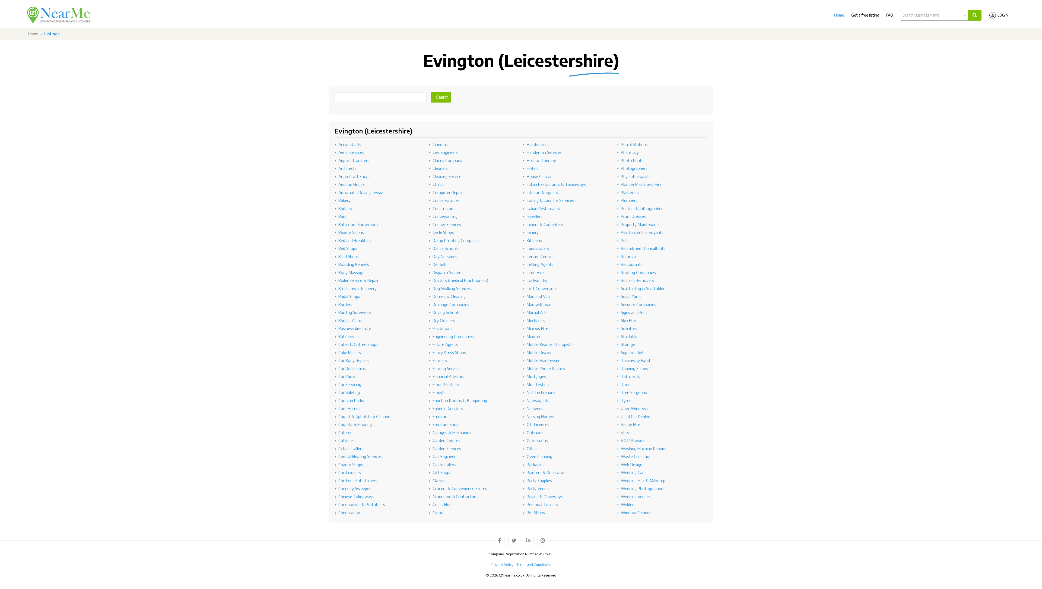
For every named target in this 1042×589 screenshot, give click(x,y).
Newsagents (538, 400)
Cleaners (440, 168)
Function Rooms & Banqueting (460, 400)
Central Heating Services (360, 456)
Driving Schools (446, 312)
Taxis (626, 384)
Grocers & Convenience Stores (460, 488)
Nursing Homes (540, 416)
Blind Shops (348, 256)
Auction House (351, 184)
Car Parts (346, 376)
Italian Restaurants (543, 208)
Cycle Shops (443, 232)
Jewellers (534, 216)
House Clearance (542, 176)
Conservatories (446, 200)
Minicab (533, 336)
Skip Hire (628, 320)
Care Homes (349, 408)
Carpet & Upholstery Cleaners (364, 416)
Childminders (349, 472)
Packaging (536, 464)
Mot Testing (538, 384)
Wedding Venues (636, 496)
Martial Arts (537, 312)
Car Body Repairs (353, 360)
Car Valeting (349, 392)
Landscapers (538, 248)
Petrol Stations (634, 144)
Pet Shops (536, 512)
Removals (629, 256)
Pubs (625, 240)
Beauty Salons (351, 232)
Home (839, 15)
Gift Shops (442, 472)
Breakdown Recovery (357, 288)
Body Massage (351, 272)
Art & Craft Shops (354, 176)
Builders (345, 304)
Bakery (344, 200)
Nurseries (535, 408)
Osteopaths (537, 440)
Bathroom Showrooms (359, 224)
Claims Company (447, 160)
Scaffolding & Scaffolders (643, 288)
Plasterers (630, 192)
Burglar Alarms (351, 320)
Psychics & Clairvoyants (642, 232)
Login (1002, 15)
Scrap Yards (631, 296)
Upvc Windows (634, 408)
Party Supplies (539, 480)
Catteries (346, 440)
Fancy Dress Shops (449, 352)
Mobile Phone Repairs (546, 368)
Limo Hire (535, 272)
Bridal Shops (349, 296)
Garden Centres (446, 440)
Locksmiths (537, 280)
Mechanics (536, 320)
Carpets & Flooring (355, 424)
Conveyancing (445, 216)
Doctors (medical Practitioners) (460, 280)
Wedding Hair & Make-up (643, 480)
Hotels (532, 168)
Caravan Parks (351, 400)
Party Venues (539, 488)
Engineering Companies (453, 336)
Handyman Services (544, 152)
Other (532, 448)
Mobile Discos (539, 352)
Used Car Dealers (636, 416)
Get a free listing (865, 15)
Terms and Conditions (534, 564)
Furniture (441, 416)
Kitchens (534, 240)
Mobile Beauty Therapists (550, 344)
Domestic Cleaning (449, 296)
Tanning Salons (634, 368)
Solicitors (629, 328)
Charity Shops (350, 464)
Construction (444, 208)
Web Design (631, 464)
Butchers (346, 336)
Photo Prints (632, 160)
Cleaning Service (447, 176)
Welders (628, 504)
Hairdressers (538, 144)
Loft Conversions (542, 288)
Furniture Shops (446, 424)
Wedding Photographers (642, 488)
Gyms (438, 512)
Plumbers (629, 200)
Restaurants (632, 264)
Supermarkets (633, 352)
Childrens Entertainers (357, 480)
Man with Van (539, 304)
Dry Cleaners (444, 320)
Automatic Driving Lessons (362, 192)
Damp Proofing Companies (457, 240)
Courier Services (447, 224)
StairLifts (629, 336)
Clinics (438, 184)
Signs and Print (634, 312)
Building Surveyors (354, 312)
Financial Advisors (448, 376)
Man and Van (538, 296)
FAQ (889, 15)
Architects (347, 168)
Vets (625, 432)
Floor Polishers (446, 384)
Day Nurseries (445, 256)
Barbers (345, 208)
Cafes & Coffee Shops (358, 344)
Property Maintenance (640, 224)
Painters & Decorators (547, 472)
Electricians (442, 328)
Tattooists (630, 376)
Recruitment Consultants (643, 248)
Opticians (535, 432)
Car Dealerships (352, 368)
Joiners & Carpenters (545, 224)
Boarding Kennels (353, 264)
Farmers (440, 360)
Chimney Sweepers (355, 488)
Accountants (349, 144)
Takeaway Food (635, 360)
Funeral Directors (448, 408)
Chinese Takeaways (356, 496)
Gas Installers (444, 464)
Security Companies (638, 304)
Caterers (346, 432)
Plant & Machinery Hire (641, 184)
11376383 (546, 554)
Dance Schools (446, 248)
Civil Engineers (445, 152)
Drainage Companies (451, 304)
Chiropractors (350, 512)
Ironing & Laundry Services (550, 200)
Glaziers (440, 480)
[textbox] (934, 15)
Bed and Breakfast (354, 240)
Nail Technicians (541, 392)
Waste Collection (636, 456)
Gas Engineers (445, 456)
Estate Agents (445, 344)
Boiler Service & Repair (358, 280)
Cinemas (440, 144)
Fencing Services (447, 368)
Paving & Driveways (545, 496)
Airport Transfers (353, 160)
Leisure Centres (540, 256)
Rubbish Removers (637, 280)
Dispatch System (448, 272)
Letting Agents (540, 264)
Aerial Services (351, 152)
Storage (628, 344)
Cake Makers (349, 352)
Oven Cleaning (539, 456)
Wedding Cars (633, 472)
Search (442, 97)
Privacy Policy (502, 564)
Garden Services (447, 448)
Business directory (354, 328)
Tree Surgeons (634, 392)
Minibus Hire (537, 328)
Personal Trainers (542, 504)
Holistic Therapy (541, 160)
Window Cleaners (637, 512)
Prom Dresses (633, 216)
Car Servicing (349, 384)
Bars (342, 216)
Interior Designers (542, 192)
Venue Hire (630, 424)
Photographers (634, 168)
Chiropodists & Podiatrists (361, 504)
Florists (439, 392)
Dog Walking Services (452, 288)
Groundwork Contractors (455, 496)
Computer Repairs (449, 192)
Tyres (626, 400)
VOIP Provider (633, 440)
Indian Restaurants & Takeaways (556, 184)
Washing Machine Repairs (643, 448)
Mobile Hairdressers (544, 360)
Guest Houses (445, 504)
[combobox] (934, 15)
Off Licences (538, 424)
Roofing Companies (638, 272)
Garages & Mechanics (452, 432)
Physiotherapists (636, 176)
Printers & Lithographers (643, 208)
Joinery (533, 232)
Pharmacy (630, 152)
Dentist (439, 264)
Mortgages (536, 376)
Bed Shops (347, 248)
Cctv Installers (350, 448)
